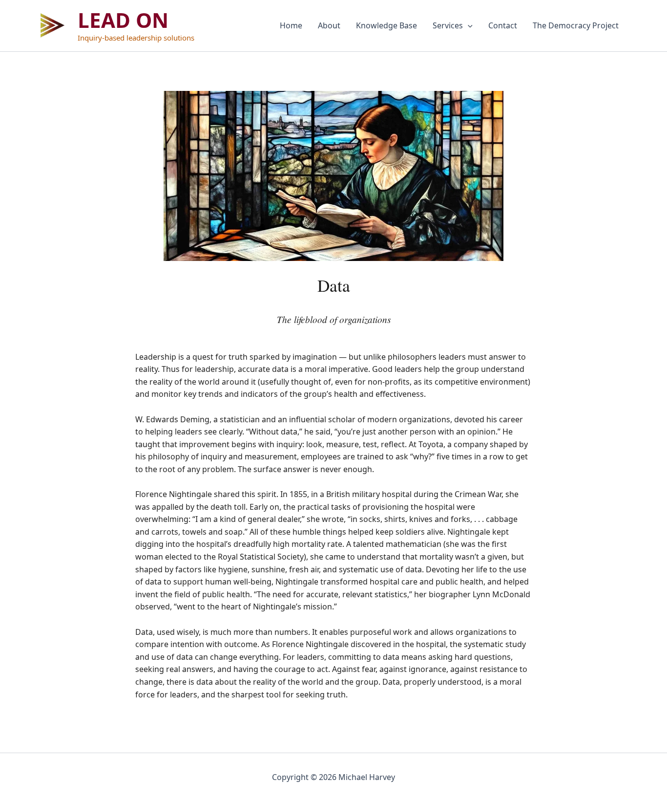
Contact (502, 25)
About (329, 25)
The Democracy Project (576, 25)
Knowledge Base (386, 25)
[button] (468, 25)
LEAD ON (123, 20)
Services (448, 25)
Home (291, 25)
